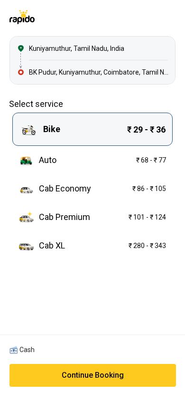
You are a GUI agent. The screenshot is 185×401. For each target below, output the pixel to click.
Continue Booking (93, 375)
